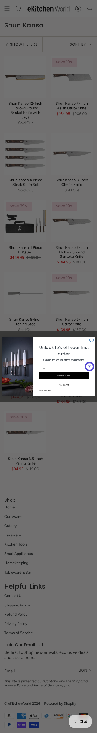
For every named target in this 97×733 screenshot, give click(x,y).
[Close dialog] (91, 340)
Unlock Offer (64, 375)
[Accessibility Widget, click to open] (89, 366)
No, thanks (64, 384)
